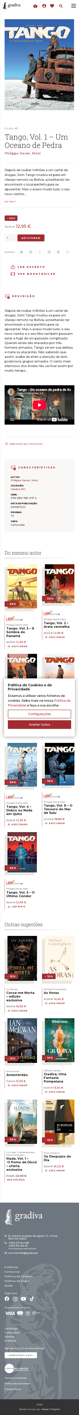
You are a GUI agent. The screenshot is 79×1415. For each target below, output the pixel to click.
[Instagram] (15, 1298)
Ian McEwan (12, 1071)
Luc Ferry (11, 1152)
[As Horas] (59, 938)
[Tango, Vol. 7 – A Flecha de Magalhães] (22, 656)
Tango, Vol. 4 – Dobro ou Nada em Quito (19, 810)
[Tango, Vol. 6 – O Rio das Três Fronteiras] (59, 656)
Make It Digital (51, 1409)
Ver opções (16, 1179)
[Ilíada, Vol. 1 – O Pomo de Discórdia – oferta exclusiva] (22, 1102)
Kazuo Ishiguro (52, 1153)
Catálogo (11, 1328)
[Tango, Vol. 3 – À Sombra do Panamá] (22, 566)
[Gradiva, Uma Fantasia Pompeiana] (59, 1020)
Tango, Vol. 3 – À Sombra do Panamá (20, 632)
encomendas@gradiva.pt (23, 1253)
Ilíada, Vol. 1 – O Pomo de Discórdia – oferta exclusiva (25, 1164)
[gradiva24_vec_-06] (13, 468)
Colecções (12, 1332)
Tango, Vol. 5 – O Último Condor (20, 894)
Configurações (39, 714)
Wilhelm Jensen (52, 1070)
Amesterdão (17, 1075)
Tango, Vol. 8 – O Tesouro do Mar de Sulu (58, 809)
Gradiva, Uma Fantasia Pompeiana (55, 1077)
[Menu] (73, 6)
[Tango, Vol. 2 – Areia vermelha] (59, 566)
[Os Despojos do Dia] (59, 1102)
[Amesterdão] (22, 1020)
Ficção (9, 128)
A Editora (11, 1267)
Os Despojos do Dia (57, 1158)
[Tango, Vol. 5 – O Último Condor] (22, 834)
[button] (61, 6)
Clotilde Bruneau (26, 1152)
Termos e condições (16, 1378)
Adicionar (30, 237)
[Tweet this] (40, 252)
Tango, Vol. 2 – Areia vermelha (57, 625)
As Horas (51, 993)
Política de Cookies (19, 1276)
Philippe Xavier (17, 153)
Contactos (12, 1271)
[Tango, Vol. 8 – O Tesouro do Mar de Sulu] (59, 745)
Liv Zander (12, 989)
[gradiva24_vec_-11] (12, 6)
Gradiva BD (18, 489)
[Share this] (30, 252)
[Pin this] (58, 252)
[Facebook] (7, 1298)
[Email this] (21, 252)
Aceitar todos (39, 724)
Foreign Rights (13, 1389)
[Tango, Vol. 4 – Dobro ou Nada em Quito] (22, 745)
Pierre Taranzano (15, 1155)
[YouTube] (23, 1298)
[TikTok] (32, 1298)
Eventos (10, 1340)
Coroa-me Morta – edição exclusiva (20, 996)
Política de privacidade (17, 1383)
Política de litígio (17, 1281)
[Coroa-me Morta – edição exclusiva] (22, 938)
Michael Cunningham (55, 989)
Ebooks (10, 1336)
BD (16, 128)
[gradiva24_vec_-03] (16, 1368)
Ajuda (9, 1285)
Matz (36, 153)
